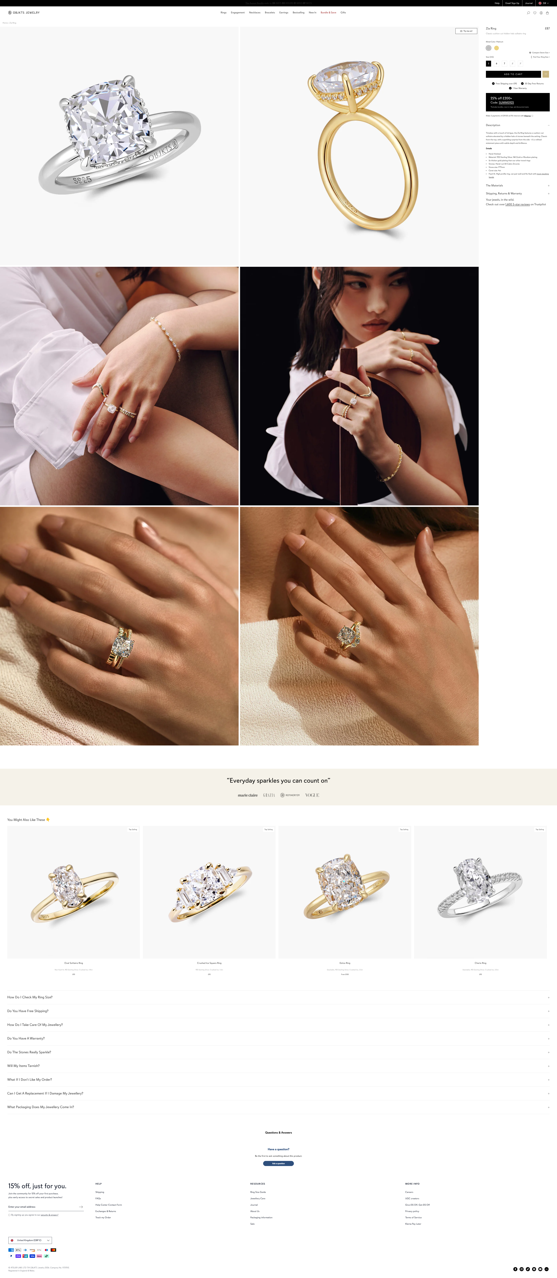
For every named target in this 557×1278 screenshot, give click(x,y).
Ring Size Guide (258, 1192)
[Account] (541, 12)
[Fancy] (547, 1269)
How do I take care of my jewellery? (35, 1025)
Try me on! (467, 31)
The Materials (494, 185)
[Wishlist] (534, 12)
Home (5, 23)
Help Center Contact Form (108, 1204)
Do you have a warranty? (26, 1038)
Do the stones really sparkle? (29, 1052)
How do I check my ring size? (30, 997)
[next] (552, 899)
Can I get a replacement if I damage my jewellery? (45, 1093)
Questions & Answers (278, 1132)
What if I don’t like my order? (29, 1079)
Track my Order (103, 1217)
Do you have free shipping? (27, 1011)
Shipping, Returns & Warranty (504, 193)
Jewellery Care (257, 1198)
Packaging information (261, 1217)
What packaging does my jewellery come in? (40, 1107)
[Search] (528, 12)
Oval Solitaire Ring (73, 963)
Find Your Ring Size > (541, 57)
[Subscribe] (81, 1207)
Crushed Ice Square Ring (209, 963)
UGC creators (412, 1198)
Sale (252, 1223)
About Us (254, 1211)
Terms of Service (413, 1217)
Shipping (99, 1192)
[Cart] (547, 12)
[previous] (4, 899)
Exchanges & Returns (105, 1211)
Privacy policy (412, 1211)
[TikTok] (528, 1269)
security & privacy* (49, 1214)
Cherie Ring (480, 963)
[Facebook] (515, 1269)
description (493, 125)
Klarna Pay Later (413, 1223)
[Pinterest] (534, 1269)
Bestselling (298, 12)
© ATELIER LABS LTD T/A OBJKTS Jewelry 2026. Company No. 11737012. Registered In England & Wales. (38, 1269)
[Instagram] (522, 1269)
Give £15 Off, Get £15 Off (417, 1204)
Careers (409, 1192)
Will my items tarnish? (23, 1066)
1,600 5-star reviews (517, 204)
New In (312, 12)
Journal (254, 1204)
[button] (546, 74)
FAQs (98, 1198)
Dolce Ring (345, 963)
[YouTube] (540, 1269)
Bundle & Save (328, 12)
